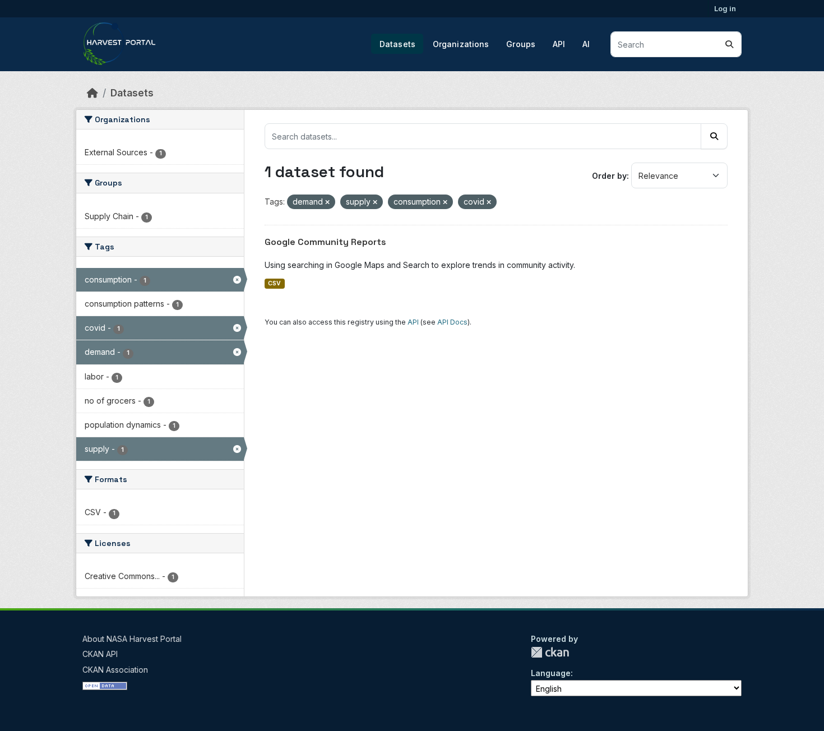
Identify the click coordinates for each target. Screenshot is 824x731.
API (559, 44)
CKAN (550, 652)
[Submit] (729, 44)
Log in (725, 8)
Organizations (461, 44)
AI (586, 44)
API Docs (452, 322)
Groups (520, 44)
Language (551, 673)
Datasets (397, 44)
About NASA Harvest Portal (132, 639)
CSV (274, 283)
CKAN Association (115, 669)
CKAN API (100, 654)
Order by (609, 176)
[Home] (92, 93)
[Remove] (327, 202)
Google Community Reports (325, 242)
